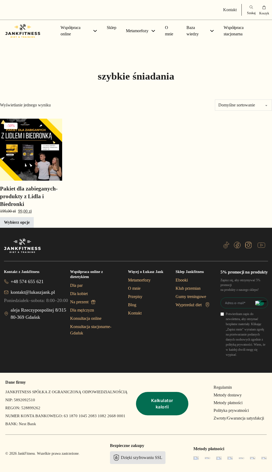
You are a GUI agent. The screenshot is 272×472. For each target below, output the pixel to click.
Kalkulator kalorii (162, 403)
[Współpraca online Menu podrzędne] (95, 31)
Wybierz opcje (17, 222)
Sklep (111, 27)
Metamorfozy (137, 30)
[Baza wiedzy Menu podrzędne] (212, 31)
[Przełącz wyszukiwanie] (251, 10)
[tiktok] (226, 245)
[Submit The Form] (259, 303)
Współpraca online (70, 30)
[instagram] (248, 245)
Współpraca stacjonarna (234, 30)
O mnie (169, 30)
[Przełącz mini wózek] (264, 10)
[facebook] (237, 245)
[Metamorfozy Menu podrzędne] (153, 31)
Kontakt (230, 9)
